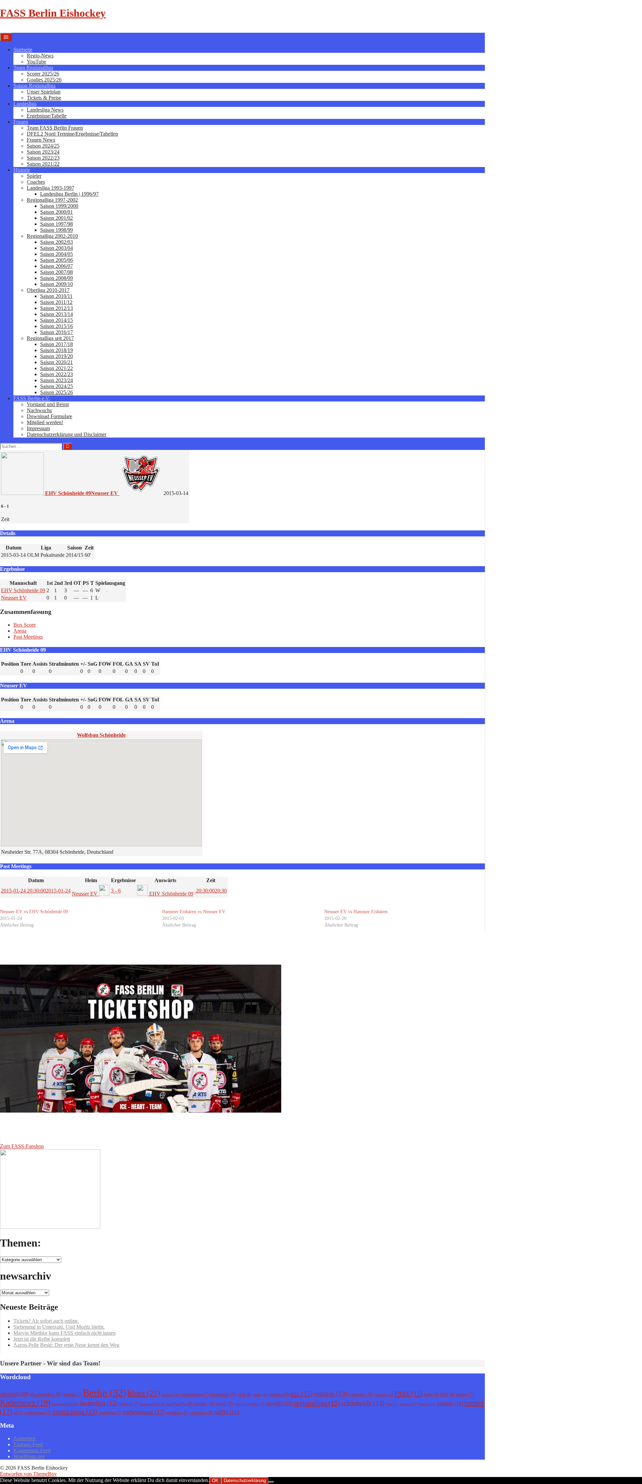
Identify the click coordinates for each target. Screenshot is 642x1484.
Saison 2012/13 (56, 308)
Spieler (34, 176)
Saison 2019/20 (56, 356)
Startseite (22, 49)
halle (431, 1394)
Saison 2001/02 (56, 218)
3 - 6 (116, 890)
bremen (170, 1394)
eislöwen (383, 1394)
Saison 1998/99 (56, 230)
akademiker (46, 1394)
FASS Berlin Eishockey (53, 13)
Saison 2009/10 (56, 284)
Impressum (38, 428)
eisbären (330, 1393)
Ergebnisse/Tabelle (47, 116)
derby (260, 1394)
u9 (18, 1412)
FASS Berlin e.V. (31, 398)
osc (240, 1403)
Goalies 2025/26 (44, 80)
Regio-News (40, 55)
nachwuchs (180, 1403)
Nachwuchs (39, 410)
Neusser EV (14, 598)
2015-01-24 (36, 890)
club (245, 1394)
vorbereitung (143, 1412)
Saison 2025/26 (56, 392)
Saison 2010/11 (56, 296)
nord (224, 1403)
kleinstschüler (65, 1404)
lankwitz (128, 1403)
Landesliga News (45, 110)
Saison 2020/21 (56, 362)
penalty (255, 1403)
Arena (19, 631)
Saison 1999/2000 (59, 206)
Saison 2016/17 (56, 332)
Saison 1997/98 (56, 224)
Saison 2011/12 (56, 302)
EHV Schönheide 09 (23, 590)
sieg (392, 1403)
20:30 (211, 890)
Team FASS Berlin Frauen (55, 128)
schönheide (363, 1403)
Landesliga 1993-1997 (50, 188)
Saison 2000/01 (56, 212)
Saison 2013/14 (56, 314)
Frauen (20, 122)
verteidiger (110, 1412)
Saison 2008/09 (56, 278)
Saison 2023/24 (43, 152)
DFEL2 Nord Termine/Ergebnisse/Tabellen (72, 134)
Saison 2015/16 (56, 326)
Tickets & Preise (44, 98)
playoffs (279, 1403)
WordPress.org (28, 1456)
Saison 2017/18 (56, 344)
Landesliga (24, 104)
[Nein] (271, 1482)
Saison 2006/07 (56, 266)
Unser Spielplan (44, 92)
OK (215, 1480)
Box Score (24, 625)
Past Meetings (28, 637)
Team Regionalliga (33, 67)
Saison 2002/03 (56, 242)
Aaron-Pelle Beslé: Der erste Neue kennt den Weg (66, 1345)
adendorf (14, 1394)
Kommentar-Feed (31, 1450)
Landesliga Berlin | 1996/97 (69, 194)
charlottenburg (194, 1394)
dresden (279, 1394)
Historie (21, 170)
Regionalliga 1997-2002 (52, 200)
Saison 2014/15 (56, 320)
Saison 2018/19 (56, 350)
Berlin (104, 1392)
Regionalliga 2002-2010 (52, 236)
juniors (464, 1394)
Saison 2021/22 (43, 164)
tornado (450, 1403)
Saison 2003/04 (56, 248)
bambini (72, 1394)
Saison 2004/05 (56, 254)
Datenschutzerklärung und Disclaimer (66, 434)
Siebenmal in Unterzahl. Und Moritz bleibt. (59, 1327)
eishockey (360, 1394)
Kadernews (25, 1402)
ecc (302, 1393)
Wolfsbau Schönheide (101, 735)
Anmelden (24, 1438)
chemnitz (223, 1394)
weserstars (201, 1412)
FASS (409, 1393)
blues (144, 1392)
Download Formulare (49, 416)
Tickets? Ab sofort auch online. (46, 1321)
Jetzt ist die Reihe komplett (41, 1339)
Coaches (36, 182)
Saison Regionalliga (34, 86)
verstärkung (74, 1411)
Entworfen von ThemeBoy (28, 1474)
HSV (447, 1394)
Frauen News (41, 140)
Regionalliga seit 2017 (50, 338)
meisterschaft (152, 1404)
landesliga (99, 1403)
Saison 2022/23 (43, 158)
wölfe (227, 1412)
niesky (204, 1403)
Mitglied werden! (45, 422)
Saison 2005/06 (56, 260)
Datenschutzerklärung (245, 1480)
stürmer (408, 1404)
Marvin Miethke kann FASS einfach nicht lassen (64, 1333)
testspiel (427, 1404)
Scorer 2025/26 (43, 73)
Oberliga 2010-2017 (48, 290)
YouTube (36, 61)
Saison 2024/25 (43, 146)
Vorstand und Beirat (48, 404)
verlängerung (37, 1412)
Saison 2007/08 (56, 272)
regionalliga (317, 1403)
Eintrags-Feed (28, 1444)
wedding (177, 1412)
